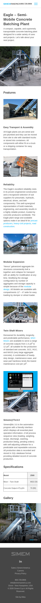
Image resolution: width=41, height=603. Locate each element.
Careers (20, 571)
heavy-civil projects (22, 223)
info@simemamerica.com (20, 583)
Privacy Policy (20, 574)
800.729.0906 (26, 4)
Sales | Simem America (20, 568)
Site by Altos (20, 597)
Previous (7, 538)
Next (13, 538)
